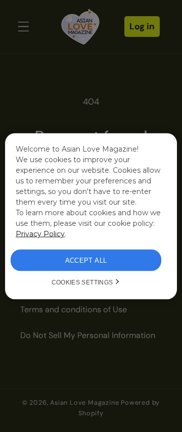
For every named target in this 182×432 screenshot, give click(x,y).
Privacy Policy (40, 233)
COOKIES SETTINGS (82, 281)
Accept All (86, 260)
